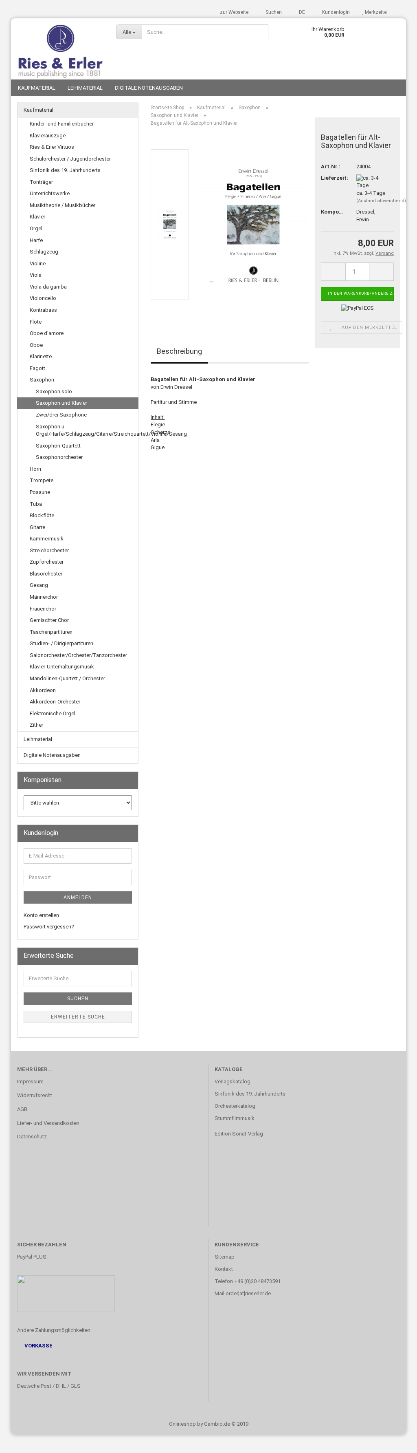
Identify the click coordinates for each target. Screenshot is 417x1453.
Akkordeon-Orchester (55, 702)
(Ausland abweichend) (381, 200)
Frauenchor (43, 609)
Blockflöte (42, 515)
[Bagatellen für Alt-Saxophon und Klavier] (253, 224)
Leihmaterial (85, 88)
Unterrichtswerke (50, 193)
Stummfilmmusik (235, 1118)
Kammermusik (47, 539)
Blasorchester (46, 574)
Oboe (36, 345)
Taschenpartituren (51, 632)
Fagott (37, 368)
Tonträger (41, 182)
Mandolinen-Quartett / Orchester (67, 678)
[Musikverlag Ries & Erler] (60, 48)
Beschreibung (179, 351)
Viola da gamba (48, 287)
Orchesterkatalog (235, 1106)
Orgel (36, 228)
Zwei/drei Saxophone (61, 415)
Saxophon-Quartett (58, 446)
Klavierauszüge (48, 135)
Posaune (40, 492)
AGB (22, 1109)
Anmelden (78, 897)
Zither (36, 725)
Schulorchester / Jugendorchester (70, 159)
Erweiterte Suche (78, 1017)
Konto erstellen (41, 915)
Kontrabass (43, 310)
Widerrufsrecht (34, 1095)
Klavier (37, 217)
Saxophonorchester (59, 457)
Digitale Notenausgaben (149, 88)
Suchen (273, 12)
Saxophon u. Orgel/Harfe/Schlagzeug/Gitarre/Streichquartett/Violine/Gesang (87, 430)
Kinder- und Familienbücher (62, 124)
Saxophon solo (54, 391)
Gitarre (37, 527)
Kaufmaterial (36, 88)
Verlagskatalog (232, 1081)
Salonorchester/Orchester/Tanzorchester (78, 655)
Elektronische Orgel (52, 713)
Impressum (30, 1081)
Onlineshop (182, 1424)
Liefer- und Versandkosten (48, 1123)
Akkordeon (43, 690)
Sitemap (225, 1257)
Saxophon (42, 380)
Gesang (39, 585)
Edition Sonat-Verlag (239, 1134)
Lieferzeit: (332, 178)
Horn (35, 469)
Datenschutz (32, 1136)
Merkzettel (376, 12)
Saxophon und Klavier (61, 403)
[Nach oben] (394, 1441)
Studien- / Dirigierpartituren (61, 643)
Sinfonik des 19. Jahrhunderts (65, 170)
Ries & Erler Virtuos (52, 147)
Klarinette (41, 356)
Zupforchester (47, 562)
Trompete (41, 480)
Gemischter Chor (49, 620)
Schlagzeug (44, 252)
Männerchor (44, 597)
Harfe (36, 240)
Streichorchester (49, 550)
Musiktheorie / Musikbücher (62, 205)
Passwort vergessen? (49, 927)
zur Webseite (234, 12)
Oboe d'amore (47, 333)
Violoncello (43, 298)
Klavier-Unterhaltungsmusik (62, 667)
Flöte (36, 322)
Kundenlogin (335, 12)
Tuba (36, 504)
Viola (36, 275)
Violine (38, 263)
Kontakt (224, 1269)
